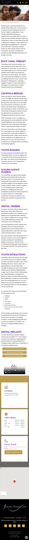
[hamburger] (27, 2)
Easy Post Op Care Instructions (14, 356)
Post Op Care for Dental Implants (14, 349)
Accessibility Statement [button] (14, 532)
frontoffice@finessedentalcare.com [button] (17, 447)
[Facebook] (10, 525)
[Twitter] (23, 525)
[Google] (5, 525)
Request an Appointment (13, 452)
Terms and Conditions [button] (14, 533)
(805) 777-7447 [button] (13, 448)
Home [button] (3, 22)
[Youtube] (19, 525)
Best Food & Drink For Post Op (14, 352)
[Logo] (14, 508)
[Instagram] (14, 525)
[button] (18, 3)
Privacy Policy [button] (14, 535)
